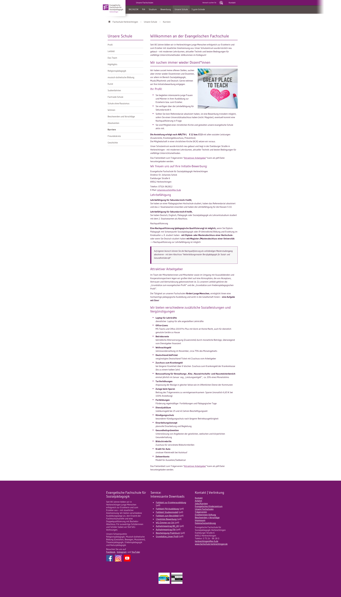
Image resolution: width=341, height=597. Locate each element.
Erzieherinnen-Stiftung (205, 514)
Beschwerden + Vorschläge (207, 517)
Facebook (110, 552)
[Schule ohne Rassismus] (176, 578)
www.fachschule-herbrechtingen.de (211, 544)
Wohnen (111, 110)
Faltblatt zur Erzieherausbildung (171, 502)
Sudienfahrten (114, 90)
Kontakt (232, 2)
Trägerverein (201, 512)
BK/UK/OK (133, 9)
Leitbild (111, 51)
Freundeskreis (114, 136)
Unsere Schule (181, 9)
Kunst (110, 84)
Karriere (166, 22)
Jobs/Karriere (201, 503)
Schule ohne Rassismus (118, 103)
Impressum (200, 520)
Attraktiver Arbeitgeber (195, 158)
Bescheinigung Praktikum (168, 533)
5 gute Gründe (198, 9)
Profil (110, 44)
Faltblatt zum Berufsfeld (167, 515)
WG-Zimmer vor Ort (165, 522)
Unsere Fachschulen (204, 509)
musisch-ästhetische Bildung (121, 77)
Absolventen (113, 123)
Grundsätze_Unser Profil (167, 536)
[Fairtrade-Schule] (164, 578)
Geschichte (113, 142)
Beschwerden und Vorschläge (121, 116)
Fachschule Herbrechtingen (125, 22)
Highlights (112, 64)
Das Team (112, 57)
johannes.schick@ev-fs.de (169, 190)
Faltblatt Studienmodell (167, 512)
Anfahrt (198, 500)
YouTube (136, 552)
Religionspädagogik (117, 70)
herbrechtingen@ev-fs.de (206, 541)
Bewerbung (166, 9)
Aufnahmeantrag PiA (166, 529)
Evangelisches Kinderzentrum (208, 506)
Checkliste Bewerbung (166, 519)
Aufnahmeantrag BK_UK (167, 526)
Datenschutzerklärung (205, 523)
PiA (143, 9)
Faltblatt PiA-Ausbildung (167, 508)
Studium (153, 9)
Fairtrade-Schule (115, 97)
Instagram (122, 552)
